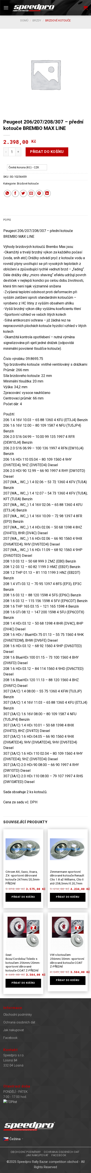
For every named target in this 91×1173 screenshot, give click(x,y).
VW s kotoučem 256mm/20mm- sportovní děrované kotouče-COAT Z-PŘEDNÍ (67, 960)
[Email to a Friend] (31, 193)
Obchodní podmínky (17, 1015)
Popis (7, 219)
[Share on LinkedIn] (47, 193)
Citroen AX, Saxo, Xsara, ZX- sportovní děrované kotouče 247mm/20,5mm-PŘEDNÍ (23, 877)
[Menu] (6, 7)
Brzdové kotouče (58, 20)
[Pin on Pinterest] (39, 193)
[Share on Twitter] (23, 193)
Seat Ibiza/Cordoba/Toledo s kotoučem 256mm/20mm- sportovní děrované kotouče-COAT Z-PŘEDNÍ (23, 962)
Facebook (10, 1038)
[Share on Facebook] (15, 193)
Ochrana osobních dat (19, 1022)
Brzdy (36, 20)
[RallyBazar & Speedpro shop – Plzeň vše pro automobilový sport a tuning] (34, 8)
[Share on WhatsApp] (7, 193)
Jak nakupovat (13, 1030)
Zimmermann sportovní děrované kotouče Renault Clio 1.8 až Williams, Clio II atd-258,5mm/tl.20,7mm (67, 877)
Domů (24, 20)
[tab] (45, 219)
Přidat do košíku (47, 152)
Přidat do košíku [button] (23, 896)
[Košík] (85, 8)
